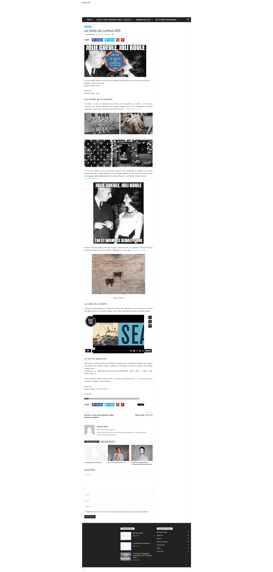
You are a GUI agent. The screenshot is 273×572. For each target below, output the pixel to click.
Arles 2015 (160, 551)
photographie (94, 398)
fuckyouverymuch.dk (138, 250)
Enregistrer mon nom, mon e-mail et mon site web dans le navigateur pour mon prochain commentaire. (117, 512)
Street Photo (161, 545)
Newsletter (86, 2)
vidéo (101, 398)
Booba (137, 398)
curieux (119, 398)
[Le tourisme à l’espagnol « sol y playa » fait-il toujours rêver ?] (126, 557)
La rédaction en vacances (93, 462)
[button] (187, 19)
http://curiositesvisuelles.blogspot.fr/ (106, 429)
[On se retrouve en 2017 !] (118, 453)
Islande (159, 538)
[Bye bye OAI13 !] (126, 536)
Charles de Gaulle (128, 398)
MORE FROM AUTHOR (107, 441)
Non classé (88, 26)
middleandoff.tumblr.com (134, 109)
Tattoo (159, 548)
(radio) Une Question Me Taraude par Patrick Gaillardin (141, 463)
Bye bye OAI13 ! (138, 533)
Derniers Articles (143, 20)
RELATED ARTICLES (91, 441)
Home (85, 24)
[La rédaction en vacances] (95, 453)
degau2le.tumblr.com (91, 178)
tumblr (113, 398)
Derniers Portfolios (162, 542)
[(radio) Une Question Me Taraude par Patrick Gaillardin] (142, 453)
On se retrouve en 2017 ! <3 (117, 462)
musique (107, 398)
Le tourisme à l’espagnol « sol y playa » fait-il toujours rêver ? (142, 555)
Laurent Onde (90, 34)
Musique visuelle (162, 532)
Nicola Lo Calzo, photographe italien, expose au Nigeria (99, 416)
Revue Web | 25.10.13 (143, 415)
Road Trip (160, 535)
